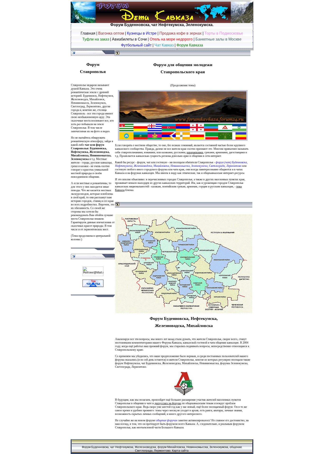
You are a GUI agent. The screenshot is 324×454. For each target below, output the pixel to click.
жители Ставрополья (181, 359)
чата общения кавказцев (224, 342)
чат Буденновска (151, 363)
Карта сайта (180, 450)
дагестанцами (237, 152)
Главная (88, 33)
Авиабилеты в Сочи (129, 39)
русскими (179, 152)
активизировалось (199, 420)
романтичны (100, 183)
